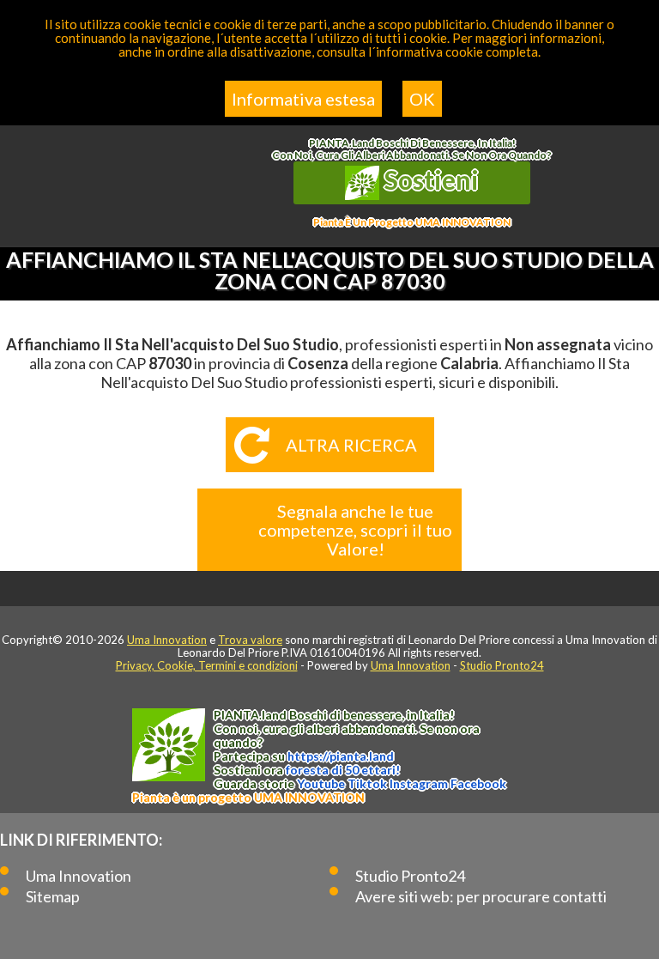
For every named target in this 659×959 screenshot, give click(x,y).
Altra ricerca (351, 444)
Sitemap (53, 896)
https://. (340, 756)
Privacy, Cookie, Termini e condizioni (207, 665)
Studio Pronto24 (502, 665)
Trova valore (250, 639)
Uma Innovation (167, 639)
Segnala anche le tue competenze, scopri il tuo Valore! (355, 530)
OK (422, 98)
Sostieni (429, 179)
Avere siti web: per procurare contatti (481, 896)
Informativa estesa (303, 98)
